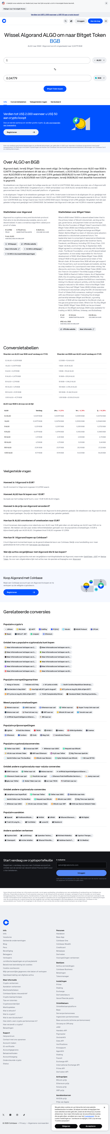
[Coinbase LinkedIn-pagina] (10, 1115)
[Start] (4, 21)
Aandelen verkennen (12, 987)
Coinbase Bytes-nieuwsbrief (15, 993)
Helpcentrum (8, 1036)
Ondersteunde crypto (12, 1060)
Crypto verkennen (10, 983)
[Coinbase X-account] (3, 1115)
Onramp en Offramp (64, 1024)
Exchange (60, 991)
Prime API (60, 1068)
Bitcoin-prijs (61, 1080)
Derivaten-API (62, 1072)
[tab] (5, 102)
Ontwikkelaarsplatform (66, 1006)
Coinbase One (62, 940)
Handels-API (61, 1030)
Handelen (60, 934)
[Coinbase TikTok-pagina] (24, 1115)
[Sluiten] (104, 1107)
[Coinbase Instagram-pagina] (17, 1115)
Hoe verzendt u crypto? (13, 1024)
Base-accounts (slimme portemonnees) (73, 1020)
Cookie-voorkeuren (11, 968)
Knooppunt (61, 1048)
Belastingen (8, 1028)
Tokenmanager (62, 976)
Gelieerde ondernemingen (14, 940)
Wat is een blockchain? (13, 1018)
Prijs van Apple (62, 1102)
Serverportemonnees (65, 1013)
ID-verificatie (8, 1046)
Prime (58, 984)
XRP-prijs (60, 1090)
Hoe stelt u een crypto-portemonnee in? (20, 1021)
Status (6, 1064)
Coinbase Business (64, 969)
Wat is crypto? (9, 1014)
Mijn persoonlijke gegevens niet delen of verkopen (25, 971)
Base (58, 1010)
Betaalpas (60, 951)
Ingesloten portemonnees (67, 1017)
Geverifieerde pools (65, 998)
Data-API (60, 1041)
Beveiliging (8, 951)
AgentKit (60, 1051)
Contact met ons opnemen (14, 1039)
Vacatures (7, 937)
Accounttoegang (10, 1057)
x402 (58, 1027)
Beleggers (7, 954)
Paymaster (61, 1034)
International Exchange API (68, 1065)
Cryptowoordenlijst (11, 1004)
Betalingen (61, 973)
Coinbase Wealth (63, 944)
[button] (106, 21)
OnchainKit (61, 1037)
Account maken (9, 1043)
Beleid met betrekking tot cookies (17, 965)
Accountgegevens (10, 1050)
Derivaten (60, 954)
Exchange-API (62, 1061)
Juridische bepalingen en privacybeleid (20, 961)
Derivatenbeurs (63, 995)
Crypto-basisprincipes (12, 997)
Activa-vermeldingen (65, 966)
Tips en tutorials (10, 1000)
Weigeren (66, 1126)
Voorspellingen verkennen (67, 958)
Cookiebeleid (89, 1116)
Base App (60, 937)
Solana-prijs (61, 1087)
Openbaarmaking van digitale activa (18, 975)
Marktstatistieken (10, 990)
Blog (5, 944)
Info (4, 934)
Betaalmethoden (10, 1053)
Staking (59, 988)
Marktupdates (9, 1007)
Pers (5, 947)
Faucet (59, 1058)
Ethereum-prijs (62, 1083)
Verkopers (7, 958)
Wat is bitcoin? (9, 1011)
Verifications (61, 1044)
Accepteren (91, 1126)
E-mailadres (60, 860)
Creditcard (60, 947)
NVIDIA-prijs (61, 1098)
